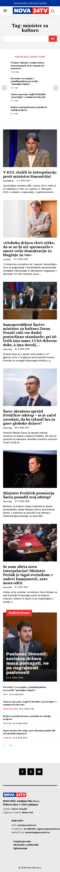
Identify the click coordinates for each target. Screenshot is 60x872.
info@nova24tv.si (27, 825)
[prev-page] (4, 88)
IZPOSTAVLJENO (10, 709)
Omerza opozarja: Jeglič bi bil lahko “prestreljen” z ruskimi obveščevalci (28, 95)
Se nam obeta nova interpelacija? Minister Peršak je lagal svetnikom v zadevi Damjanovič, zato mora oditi (28, 574)
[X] (30, 771)
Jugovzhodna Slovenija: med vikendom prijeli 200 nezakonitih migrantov (29, 732)
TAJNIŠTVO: (18, 829)
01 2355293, (30, 829)
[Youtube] (39, 771)
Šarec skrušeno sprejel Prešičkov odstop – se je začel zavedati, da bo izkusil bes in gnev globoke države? (29, 417)
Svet (5, 694)
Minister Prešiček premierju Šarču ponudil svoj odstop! (28, 495)
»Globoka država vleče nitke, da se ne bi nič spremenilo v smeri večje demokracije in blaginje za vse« (29, 248)
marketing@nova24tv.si (37, 832)
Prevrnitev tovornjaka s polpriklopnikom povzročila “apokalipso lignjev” (24, 81)
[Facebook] (22, 771)
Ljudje (7, 259)
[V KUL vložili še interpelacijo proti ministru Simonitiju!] (30, 148)
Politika (7, 349)
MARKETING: (18, 832)
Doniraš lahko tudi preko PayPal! (30, 3)
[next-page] (55, 88)
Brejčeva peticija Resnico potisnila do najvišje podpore (29, 108)
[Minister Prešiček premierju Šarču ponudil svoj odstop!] (30, 469)
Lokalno (7, 738)
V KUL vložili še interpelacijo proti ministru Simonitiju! (29, 174)
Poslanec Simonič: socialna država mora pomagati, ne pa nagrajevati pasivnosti (27, 65)
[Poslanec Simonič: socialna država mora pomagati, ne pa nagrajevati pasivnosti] (30, 647)
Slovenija (8, 181)
